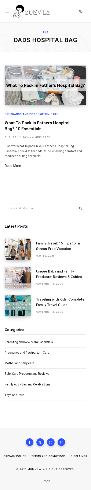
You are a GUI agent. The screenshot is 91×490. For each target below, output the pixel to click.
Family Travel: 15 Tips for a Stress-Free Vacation (58, 246)
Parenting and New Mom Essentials (29, 342)
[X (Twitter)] (40, 442)
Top (46, 481)
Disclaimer (79, 456)
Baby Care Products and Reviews (27, 373)
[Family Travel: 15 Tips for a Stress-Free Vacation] (20, 249)
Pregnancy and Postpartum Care (31, 114)
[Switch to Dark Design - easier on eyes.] (80, 11)
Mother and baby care (19, 363)
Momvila (34, 469)
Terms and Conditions (48, 456)
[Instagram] (51, 442)
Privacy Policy (15, 456)
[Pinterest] (61, 442)
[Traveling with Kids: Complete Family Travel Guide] (20, 305)
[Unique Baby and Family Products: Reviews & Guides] (20, 277)
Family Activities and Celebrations (28, 384)
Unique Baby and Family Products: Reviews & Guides (59, 274)
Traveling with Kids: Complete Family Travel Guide (60, 302)
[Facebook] (29, 442)
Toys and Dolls (14, 395)
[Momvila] (31, 11)
